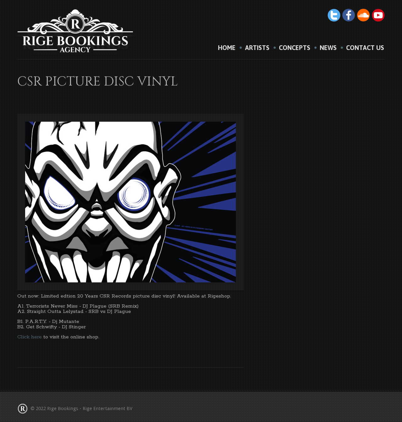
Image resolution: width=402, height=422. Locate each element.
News (328, 47)
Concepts (294, 47)
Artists (257, 47)
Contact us (365, 47)
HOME (227, 47)
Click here (29, 337)
